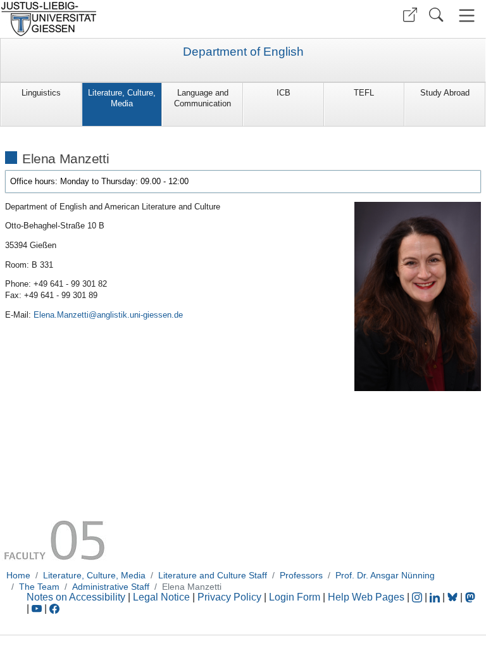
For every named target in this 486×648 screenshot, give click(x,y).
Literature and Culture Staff (212, 575)
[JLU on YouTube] (38, 608)
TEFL (364, 92)
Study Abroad (445, 92)
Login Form (294, 597)
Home (18, 575)
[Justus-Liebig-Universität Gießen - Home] (120, 19)
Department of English (243, 52)
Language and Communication (202, 98)
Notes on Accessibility (77, 597)
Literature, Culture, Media (122, 98)
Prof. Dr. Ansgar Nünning (385, 575)
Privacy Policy (229, 597)
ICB (283, 92)
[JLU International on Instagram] (418, 597)
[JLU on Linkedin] (436, 597)
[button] (410, 15)
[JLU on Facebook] (54, 608)
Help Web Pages (366, 597)
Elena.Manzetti (61, 315)
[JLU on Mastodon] (470, 597)
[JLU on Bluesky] (453, 597)
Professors (301, 575)
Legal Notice (161, 597)
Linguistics (41, 92)
